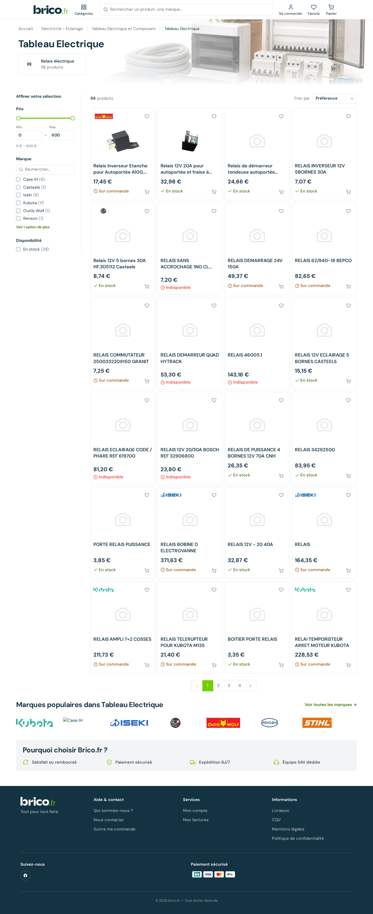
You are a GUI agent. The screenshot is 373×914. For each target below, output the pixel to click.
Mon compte (195, 810)
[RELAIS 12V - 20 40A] (257, 533)
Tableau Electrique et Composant (124, 28)
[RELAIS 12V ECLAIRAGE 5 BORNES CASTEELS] (324, 343)
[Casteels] (176, 722)
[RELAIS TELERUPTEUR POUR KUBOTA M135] (190, 627)
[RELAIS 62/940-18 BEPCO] (324, 249)
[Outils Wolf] (223, 722)
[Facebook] (25, 875)
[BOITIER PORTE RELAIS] (257, 627)
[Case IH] (82, 722)
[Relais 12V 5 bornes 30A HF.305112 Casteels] (123, 249)
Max (52, 127)
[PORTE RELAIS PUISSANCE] (123, 533)
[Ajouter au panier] (146, 191)
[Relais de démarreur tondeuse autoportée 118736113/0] (257, 154)
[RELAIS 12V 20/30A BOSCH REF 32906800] (190, 438)
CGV (276, 820)
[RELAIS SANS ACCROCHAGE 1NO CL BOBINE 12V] (190, 249)
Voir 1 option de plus (33, 227)
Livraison (280, 810)
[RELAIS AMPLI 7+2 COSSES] (123, 627)
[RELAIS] (324, 533)
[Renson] (270, 722)
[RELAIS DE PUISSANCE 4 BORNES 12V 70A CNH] (257, 438)
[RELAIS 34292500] (324, 438)
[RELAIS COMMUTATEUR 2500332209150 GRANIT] (123, 343)
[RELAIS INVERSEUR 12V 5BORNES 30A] (324, 154)
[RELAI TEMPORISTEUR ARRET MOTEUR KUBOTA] (324, 627)
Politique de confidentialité (298, 838)
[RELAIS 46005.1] (257, 343)
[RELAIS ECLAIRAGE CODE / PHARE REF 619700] (123, 438)
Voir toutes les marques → (331, 704)
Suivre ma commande (114, 829)
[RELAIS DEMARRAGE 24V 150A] (257, 249)
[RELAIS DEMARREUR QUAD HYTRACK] (190, 343)
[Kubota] (35, 722)
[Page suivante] (250, 685)
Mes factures (196, 820)
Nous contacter (109, 820)
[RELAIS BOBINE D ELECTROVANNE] (190, 533)
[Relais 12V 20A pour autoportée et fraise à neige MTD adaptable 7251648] (190, 154)
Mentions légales (288, 829)
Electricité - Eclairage (62, 28)
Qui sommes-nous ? (113, 810)
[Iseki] (129, 722)
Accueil (25, 28)
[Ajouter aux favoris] (146, 116)
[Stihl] (317, 722)
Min (19, 127)
